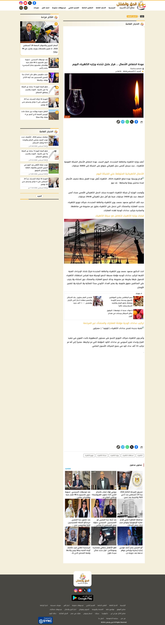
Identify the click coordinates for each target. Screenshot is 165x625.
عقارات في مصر (76, 613)
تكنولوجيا (105, 613)
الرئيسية (112, 7)
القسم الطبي (73, 7)
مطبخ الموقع (121, 609)
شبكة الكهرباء (101, 455)
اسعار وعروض (87, 613)
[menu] (26, 8)
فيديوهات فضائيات (56, 609)
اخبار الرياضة (44, 605)
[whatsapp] (118, 122)
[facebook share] (136, 122)
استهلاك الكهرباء (127, 455)
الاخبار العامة (101, 7)
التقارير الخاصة (87, 7)
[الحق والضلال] (142, 16)
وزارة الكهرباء (114, 455)
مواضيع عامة (110, 609)
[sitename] (82, 578)
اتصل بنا (101, 618)
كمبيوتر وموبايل (84, 609)
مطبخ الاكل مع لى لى (118, 613)
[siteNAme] (131, 5)
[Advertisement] (104, 44)
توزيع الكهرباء (89, 455)
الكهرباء (139, 455)
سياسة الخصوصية (112, 618)
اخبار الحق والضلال (70, 609)
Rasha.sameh (136, 68)
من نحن (123, 618)
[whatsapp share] (127, 122)
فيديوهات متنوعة (59, 7)
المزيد (39, 196)
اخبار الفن (45, 7)
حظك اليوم (52, 613)
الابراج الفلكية (63, 613)
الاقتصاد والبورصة (97, 609)
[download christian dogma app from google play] (82, 597)
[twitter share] (132, 122)
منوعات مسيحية (55, 605)
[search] (21, 8)
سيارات (97, 613)
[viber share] (123, 122)
